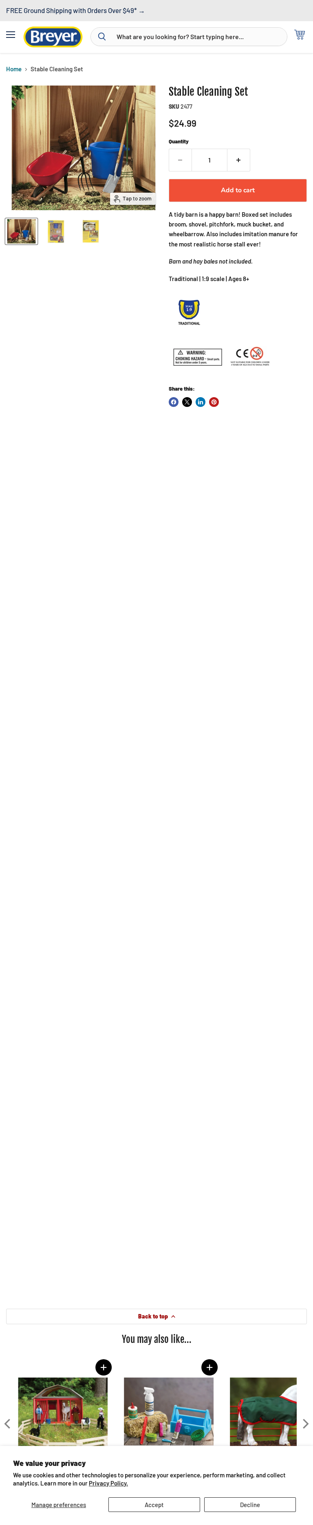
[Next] (305, 1424)
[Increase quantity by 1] (238, 160)
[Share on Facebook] (174, 402)
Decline (250, 1504)
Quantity (179, 141)
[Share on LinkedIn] (200, 402)
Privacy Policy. (108, 1483)
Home (14, 69)
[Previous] (8, 1424)
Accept (154, 1504)
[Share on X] (187, 402)
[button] (102, 1367)
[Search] (102, 37)
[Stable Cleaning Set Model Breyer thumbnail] (21, 231)
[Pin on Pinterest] (214, 402)
